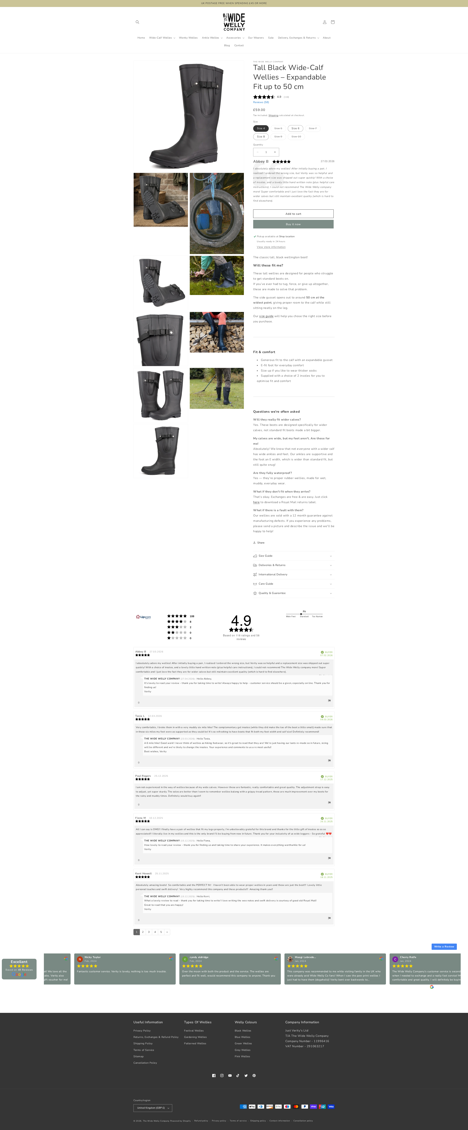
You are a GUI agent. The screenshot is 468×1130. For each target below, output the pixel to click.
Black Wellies (243, 1030)
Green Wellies (243, 1043)
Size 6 (295, 128)
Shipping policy (258, 1120)
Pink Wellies (242, 1056)
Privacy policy (219, 1120)
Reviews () (261, 102)
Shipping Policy (143, 1043)
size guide (266, 316)
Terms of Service (143, 1050)
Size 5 (280, 129)
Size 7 (315, 129)
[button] (137, 22)
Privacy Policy (141, 1030)
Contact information (279, 1120)
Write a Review (444, 946)
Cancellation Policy (145, 1063)
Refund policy (201, 1120)
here (256, 502)
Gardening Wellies (195, 1037)
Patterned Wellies (195, 1043)
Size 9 (280, 137)
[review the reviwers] (139, 959)
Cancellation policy (303, 1120)
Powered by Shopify (180, 1121)
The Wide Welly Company (156, 1121)
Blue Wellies (242, 1037)
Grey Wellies (242, 1050)
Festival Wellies (194, 1030)
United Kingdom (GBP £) (151, 1108)
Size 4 (261, 128)
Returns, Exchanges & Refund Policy (155, 1037)
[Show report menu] (329, 701)
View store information (271, 247)
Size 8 (261, 136)
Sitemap (138, 1056)
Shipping (273, 115)
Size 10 (298, 137)
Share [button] (261, 542)
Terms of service (238, 1120)
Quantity (258, 144)
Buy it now (293, 224)
